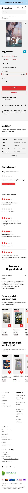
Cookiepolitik (5, 434)
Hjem (3, 17)
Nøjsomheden (16, 329)
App (17, 416)
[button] (16, 381)
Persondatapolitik (6, 445)
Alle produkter (17, 281)
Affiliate (4, 398)
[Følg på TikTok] (14, 467)
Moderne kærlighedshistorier (14, 283)
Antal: (3, 78)
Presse (3, 403)
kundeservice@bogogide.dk (11, 459)
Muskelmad (4, 376)
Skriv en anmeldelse (8, 184)
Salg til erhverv (19, 414)
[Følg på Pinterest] (10, 467)
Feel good (4, 283)
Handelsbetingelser (7, 439)
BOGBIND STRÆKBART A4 (18, 376)
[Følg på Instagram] (7, 467)
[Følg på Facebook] (3, 467)
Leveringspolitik (16, 488)
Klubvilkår (4, 442)
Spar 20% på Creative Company (14, 2)
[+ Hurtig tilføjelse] (9, 325)
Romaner (20, 17)
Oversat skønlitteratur (7, 284)
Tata (3, 329)
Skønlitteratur (13, 17)
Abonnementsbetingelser (7, 430)
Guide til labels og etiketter (20, 403)
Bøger (6, 17)
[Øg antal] (9, 81)
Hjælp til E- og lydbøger (19, 398)
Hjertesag (4, 400)
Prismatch (18, 406)
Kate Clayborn (6, 56)
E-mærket (4, 437)
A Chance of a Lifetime (12, 59)
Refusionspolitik (21, 487)
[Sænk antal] (4, 81)
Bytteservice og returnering (20, 410)
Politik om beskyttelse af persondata (9, 487)
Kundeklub (18, 419)
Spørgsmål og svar (20, 395)
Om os (3, 395)
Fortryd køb (19, 422)
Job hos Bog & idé (6, 406)
